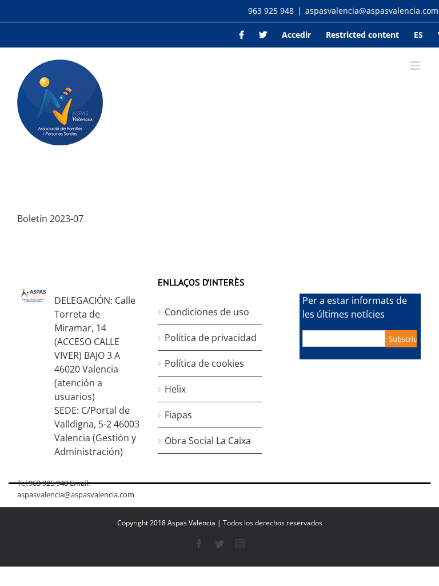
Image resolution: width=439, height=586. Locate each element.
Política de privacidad (211, 337)
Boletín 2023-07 (50, 218)
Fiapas (178, 415)
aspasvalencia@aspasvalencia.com (371, 10)
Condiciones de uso (207, 312)
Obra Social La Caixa (208, 440)
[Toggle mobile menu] (416, 66)
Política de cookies (204, 363)
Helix (175, 389)
